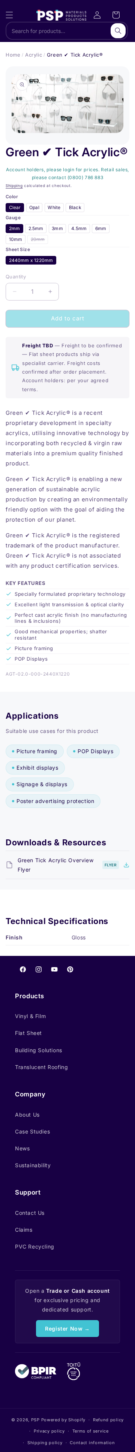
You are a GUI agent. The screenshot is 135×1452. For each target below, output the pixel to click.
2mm (14, 228)
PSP (35, 1419)
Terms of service (90, 1431)
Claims (24, 1229)
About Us (27, 1114)
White (54, 207)
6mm (100, 228)
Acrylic (33, 55)
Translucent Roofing (41, 1067)
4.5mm (79, 228)
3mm (57, 228)
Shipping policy (45, 1442)
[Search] (118, 30)
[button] (9, 15)
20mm (39, 240)
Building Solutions (38, 1050)
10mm (15, 239)
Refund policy (108, 1419)
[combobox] (66, 30)
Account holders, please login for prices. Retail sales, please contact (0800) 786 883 (67, 174)
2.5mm (36, 228)
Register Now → (67, 1328)
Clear (15, 207)
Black (75, 207)
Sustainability (33, 1165)
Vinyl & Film (30, 1016)
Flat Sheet (28, 1033)
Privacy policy (49, 1431)
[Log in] (97, 15)
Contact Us (30, 1213)
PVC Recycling (34, 1246)
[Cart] (115, 15)
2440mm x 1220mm (31, 260)
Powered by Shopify (63, 1419)
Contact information (92, 1442)
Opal (34, 207)
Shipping (14, 185)
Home (13, 55)
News (22, 1148)
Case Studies (32, 1131)
